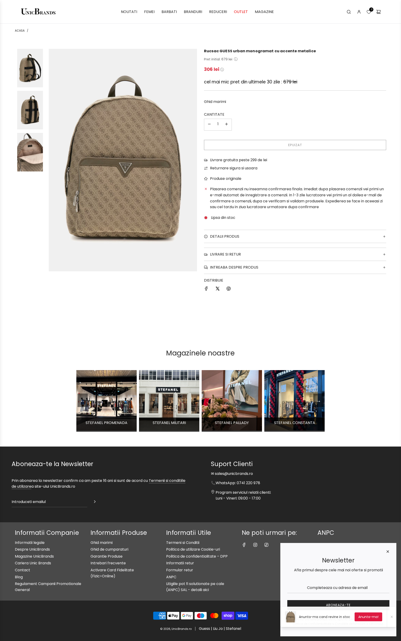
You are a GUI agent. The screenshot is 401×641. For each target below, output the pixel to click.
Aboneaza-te (338, 605)
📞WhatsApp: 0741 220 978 (235, 483)
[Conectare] (359, 12)
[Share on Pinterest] (228, 289)
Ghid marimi (215, 101)
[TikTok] (266, 545)
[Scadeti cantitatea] (209, 124)
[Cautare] (349, 12)
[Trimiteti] (95, 502)
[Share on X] (217, 289)
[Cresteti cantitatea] (226, 124)
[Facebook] (244, 545)
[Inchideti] (388, 551)
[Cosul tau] (378, 12)
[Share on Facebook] (206, 289)
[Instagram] (255, 545)
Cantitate (214, 114)
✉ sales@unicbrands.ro (232, 473)
